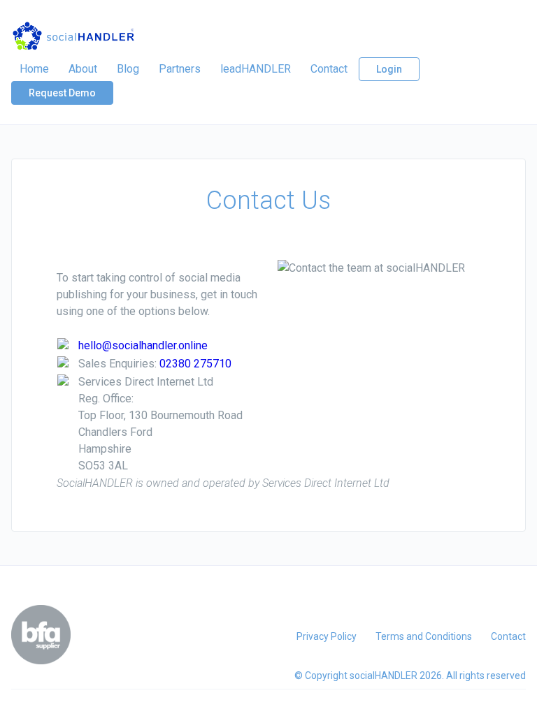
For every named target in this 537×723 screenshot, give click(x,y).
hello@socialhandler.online (143, 345)
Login (389, 69)
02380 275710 (195, 363)
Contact (329, 68)
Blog (128, 68)
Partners (180, 68)
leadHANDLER (255, 68)
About (83, 68)
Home (34, 68)
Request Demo (62, 92)
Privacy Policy (326, 636)
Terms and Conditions (423, 636)
